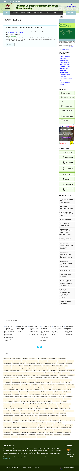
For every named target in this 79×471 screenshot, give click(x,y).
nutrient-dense (31, 377)
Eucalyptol (25, 398)
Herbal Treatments (33, 425)
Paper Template (67, 102)
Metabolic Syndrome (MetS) (56, 365)
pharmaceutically (7, 391)
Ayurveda (68, 382)
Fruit (49, 406)
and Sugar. (13, 408)
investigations (38, 387)
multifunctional (62, 417)
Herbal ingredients (16, 358)
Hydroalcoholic (15, 387)
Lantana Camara (41, 427)
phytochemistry (17, 360)
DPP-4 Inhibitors (62, 370)
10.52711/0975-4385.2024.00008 (15, 32)
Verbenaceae (49, 427)
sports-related (46, 408)
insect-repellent (56, 401)
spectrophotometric (60, 384)
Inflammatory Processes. (58, 425)
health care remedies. (61, 358)
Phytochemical (14, 436)
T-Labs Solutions (68, 469)
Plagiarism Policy (64, 68)
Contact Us (16, 1)
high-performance (38, 389)
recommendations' (38, 365)
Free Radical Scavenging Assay (27, 415)
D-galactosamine (40, 372)
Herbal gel (44, 394)
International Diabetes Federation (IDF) (12, 370)
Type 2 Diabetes (61, 368)
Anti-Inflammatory (31, 429)
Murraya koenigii (32, 358)
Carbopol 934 (62, 394)
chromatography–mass (57, 389)
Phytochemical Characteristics (45, 425)
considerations (24, 372)
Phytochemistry (40, 363)
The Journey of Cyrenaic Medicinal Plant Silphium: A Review (26, 27)
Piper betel (22, 363)
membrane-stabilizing (17, 375)
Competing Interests (65, 56)
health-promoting (34, 406)
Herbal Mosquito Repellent (18, 403)
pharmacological (25, 360)
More (47, 12)
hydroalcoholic (43, 384)
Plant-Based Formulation (38, 403)
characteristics (59, 422)
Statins (34, 370)
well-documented (16, 406)
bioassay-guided (7, 420)
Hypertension (31, 368)
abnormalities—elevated (17, 365)
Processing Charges (67, 116)
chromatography (47, 389)
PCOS (63, 382)
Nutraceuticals (23, 422)
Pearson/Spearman (69, 410)
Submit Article (71, 12)
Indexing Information (64, 121)
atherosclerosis (7, 365)
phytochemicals (49, 391)
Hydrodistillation (68, 396)
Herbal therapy (7, 384)
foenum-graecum (19, 389)
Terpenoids (18, 398)
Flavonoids (31, 398)
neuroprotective (25, 417)
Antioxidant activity (8, 377)
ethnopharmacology (8, 360)
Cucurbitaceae (56, 420)
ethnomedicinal (50, 432)
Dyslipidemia (24, 368)
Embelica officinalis (42, 358)
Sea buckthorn (57, 379)
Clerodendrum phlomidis (35, 394)
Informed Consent (64, 60)
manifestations (51, 422)
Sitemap (37, 467)
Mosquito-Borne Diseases (50, 403)
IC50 (5, 389)
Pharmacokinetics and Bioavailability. (43, 382)
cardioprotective (56, 377)
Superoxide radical (71, 387)
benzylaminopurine (29, 389)
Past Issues (15, 12)
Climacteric (54, 406)
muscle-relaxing (29, 408)
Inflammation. (23, 410)
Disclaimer (62, 84)
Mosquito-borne (47, 401)
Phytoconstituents (64, 420)
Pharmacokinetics (16, 382)
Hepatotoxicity (63, 375)
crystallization (7, 387)
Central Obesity (7, 368)
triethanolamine (7, 394)
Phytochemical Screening (66, 427)
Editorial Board (26, 12)
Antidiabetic (72, 420)
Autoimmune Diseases (23, 425)
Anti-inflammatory (15, 410)
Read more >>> (71, 46)
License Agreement (64, 62)
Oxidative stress (24, 401)
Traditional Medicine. (48, 429)
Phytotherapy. (23, 377)
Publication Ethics (64, 72)
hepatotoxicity (32, 372)
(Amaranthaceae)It (58, 429)
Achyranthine (68, 432)
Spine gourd (48, 420)
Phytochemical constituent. (20, 434)
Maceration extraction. (8, 396)
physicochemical (7, 358)
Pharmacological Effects (24, 436)
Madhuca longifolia (45, 375)
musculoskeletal (37, 408)
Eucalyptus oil (61, 396)
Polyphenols (65, 406)
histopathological (48, 372)
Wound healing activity (8, 434)
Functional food (31, 422)
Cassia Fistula (7, 436)
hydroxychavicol (34, 360)
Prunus (60, 406)
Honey (57, 413)
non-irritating (64, 401)
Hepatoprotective (7, 422)
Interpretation (35, 413)
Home (6, 12)
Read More (10, 44)
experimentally (7, 372)
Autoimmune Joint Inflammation (10, 425)
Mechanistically (57, 372)
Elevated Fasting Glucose (41, 368)
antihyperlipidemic (16, 417)
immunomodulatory (52, 360)
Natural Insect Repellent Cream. (64, 403)
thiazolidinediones (28, 365)
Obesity (65, 365)
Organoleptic (25, 358)
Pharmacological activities (50, 363)
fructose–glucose (48, 410)
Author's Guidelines (68, 97)
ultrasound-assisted (53, 417)
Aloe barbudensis (51, 358)
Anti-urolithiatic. (11, 389)
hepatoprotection (66, 372)
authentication (43, 413)
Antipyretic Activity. (41, 436)
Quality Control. (63, 415)
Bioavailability (24, 382)
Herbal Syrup (56, 427)
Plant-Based (6, 408)
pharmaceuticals (7, 363)
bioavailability (65, 377)
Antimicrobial (23, 429)
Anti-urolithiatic (51, 384)
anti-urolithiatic (35, 384)
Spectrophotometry (54, 415)
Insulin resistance (15, 384)
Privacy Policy (63, 70)
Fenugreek (15, 391)
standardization (27, 375)
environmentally (7, 403)
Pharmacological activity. (41, 422)
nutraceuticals (16, 363)
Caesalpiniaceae (31, 434)
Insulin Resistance (16, 368)
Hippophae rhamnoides (66, 379)
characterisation (25, 406)
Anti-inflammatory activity (53, 394)
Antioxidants (17, 401)
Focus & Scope (63, 58)
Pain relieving (7, 410)
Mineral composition (31, 391)
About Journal (8, 1)
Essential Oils (28, 403)
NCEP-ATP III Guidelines (27, 370)
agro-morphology (7, 406)
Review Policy (63, 76)
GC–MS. (42, 391)
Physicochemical (39, 410)
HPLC (38, 391)
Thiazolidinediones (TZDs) (43, 370)
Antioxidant (31, 382)
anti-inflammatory (43, 360)
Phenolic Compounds (8, 415)
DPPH (64, 387)
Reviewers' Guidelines (65, 74)
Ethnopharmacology (31, 363)
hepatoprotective (70, 370)
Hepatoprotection (54, 375)
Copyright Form (67, 106)
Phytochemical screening (9, 398)
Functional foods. (60, 363)
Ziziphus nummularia (47, 387)
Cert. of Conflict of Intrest (67, 111)
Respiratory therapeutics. (40, 398)
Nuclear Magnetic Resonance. (36, 401)
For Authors (38, 12)
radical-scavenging (70, 384)
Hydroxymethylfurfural (44, 415)
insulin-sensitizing (56, 382)
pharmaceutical (49, 379)
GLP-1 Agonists (54, 370)
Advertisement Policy (65, 82)
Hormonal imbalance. (25, 384)
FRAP (36, 415)
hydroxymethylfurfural (59, 410)
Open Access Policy (64, 64)
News (54, 12)
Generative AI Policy (65, 66)
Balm (69, 408)
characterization (18, 396)
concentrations (15, 394)
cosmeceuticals (7, 379)
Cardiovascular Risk (52, 368)
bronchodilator (44, 396)
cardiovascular (69, 363)
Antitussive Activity (8, 429)
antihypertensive (61, 360)
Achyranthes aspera (59, 432)
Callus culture (22, 391)
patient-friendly (63, 408)
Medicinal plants (71, 375)
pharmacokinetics (32, 379)
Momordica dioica (40, 420)
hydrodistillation (27, 396)
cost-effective (46, 365)
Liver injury (16, 377)
